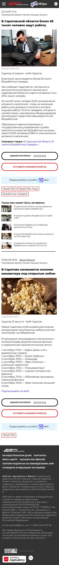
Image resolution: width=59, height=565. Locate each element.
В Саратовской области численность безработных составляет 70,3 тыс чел (30, 244)
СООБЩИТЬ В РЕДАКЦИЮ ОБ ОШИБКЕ (23, 467)
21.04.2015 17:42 (8, 11)
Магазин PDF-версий (32, 459)
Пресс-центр (9, 459)
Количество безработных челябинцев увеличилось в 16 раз (31, 226)
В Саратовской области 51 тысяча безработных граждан (27, 143)
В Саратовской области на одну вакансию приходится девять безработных (33, 207)
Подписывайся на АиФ (15, 391)
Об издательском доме (17, 455)
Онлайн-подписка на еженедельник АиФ (28, 463)
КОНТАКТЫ (40, 455)
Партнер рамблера (27, 551)
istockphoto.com (9, 316)
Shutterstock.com (10, 68)
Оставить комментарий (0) (29, 167)
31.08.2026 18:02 (9, 260)
